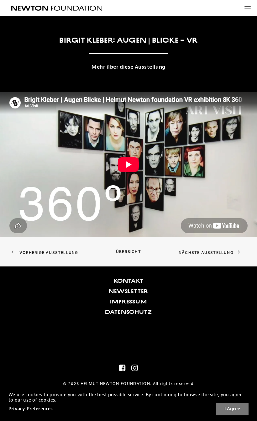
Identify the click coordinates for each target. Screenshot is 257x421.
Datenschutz (128, 312)
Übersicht (128, 251)
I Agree (232, 409)
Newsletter (129, 291)
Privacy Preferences (30, 409)
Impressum (128, 301)
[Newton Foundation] (56, 8)
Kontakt (129, 281)
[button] (245, 8)
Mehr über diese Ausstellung (128, 67)
